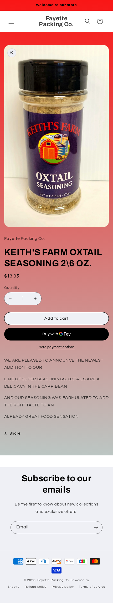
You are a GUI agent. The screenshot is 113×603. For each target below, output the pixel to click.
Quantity (11, 288)
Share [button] (14, 433)
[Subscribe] (96, 527)
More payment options (56, 347)
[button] (11, 21)
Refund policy (36, 586)
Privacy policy (63, 586)
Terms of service (92, 586)
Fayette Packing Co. (53, 580)
